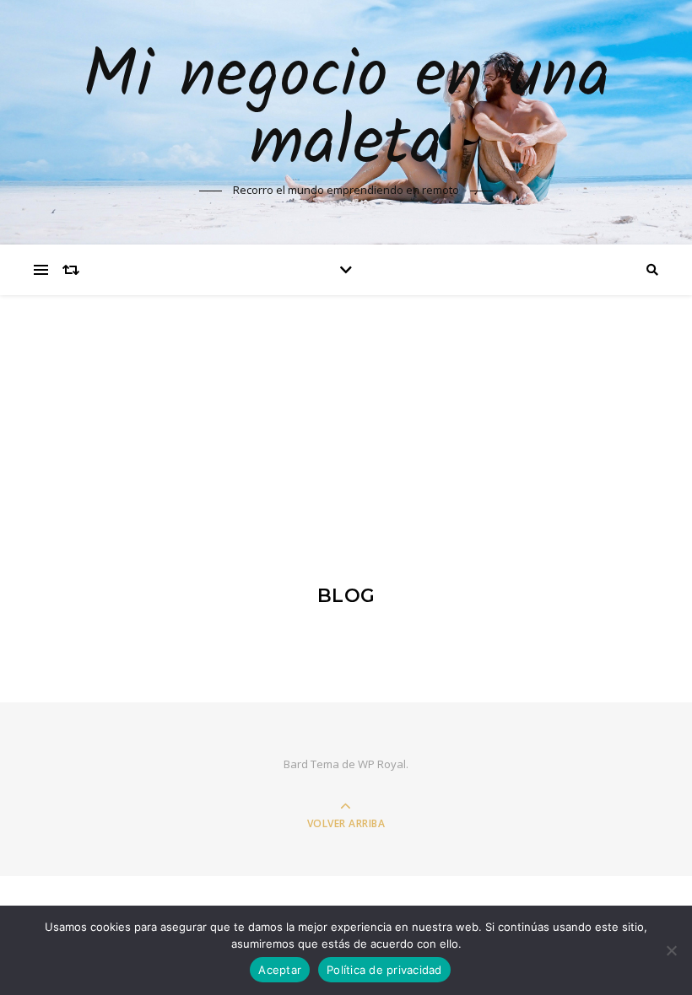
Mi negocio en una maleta (346, 111)
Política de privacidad (384, 969)
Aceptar (279, 969)
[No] (670, 950)
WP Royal (382, 764)
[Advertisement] (346, 422)
